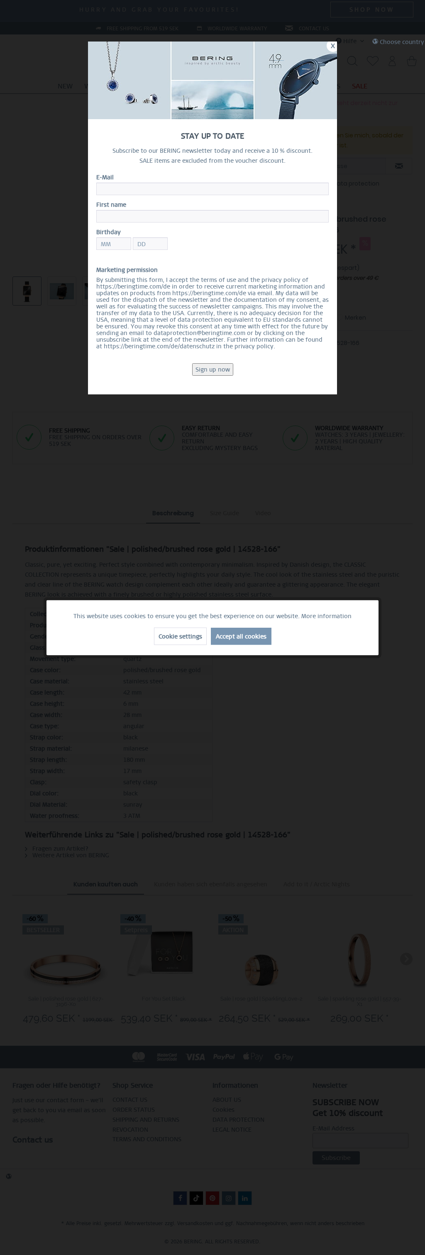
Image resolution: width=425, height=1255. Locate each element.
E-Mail (105, 177)
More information (326, 615)
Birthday (108, 232)
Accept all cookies (241, 636)
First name (111, 204)
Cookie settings (180, 636)
